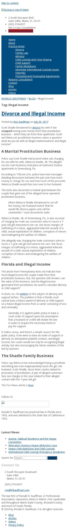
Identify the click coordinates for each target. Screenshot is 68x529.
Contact (12, 82)
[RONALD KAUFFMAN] (15, 10)
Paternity (20, 72)
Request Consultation (20, 79)
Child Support (22, 63)
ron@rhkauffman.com (17, 490)
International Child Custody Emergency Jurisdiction (36, 452)
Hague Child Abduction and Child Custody (31, 448)
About (11, 43)
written (24, 294)
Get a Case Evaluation (20, 31)
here (30, 385)
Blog (11, 86)
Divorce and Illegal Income (33, 113)
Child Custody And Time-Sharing (33, 59)
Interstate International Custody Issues (37, 69)
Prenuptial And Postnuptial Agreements (37, 76)
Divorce (19, 49)
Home (11, 39)
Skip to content (9, 3)
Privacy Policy (16, 525)
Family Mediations (25, 66)
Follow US (7, 396)
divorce (36, 127)
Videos (12, 92)
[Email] (2, 425)
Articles (12, 89)
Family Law (21, 53)
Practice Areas (16, 46)
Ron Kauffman (21, 121)
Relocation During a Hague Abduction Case (32, 445)
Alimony (19, 56)
